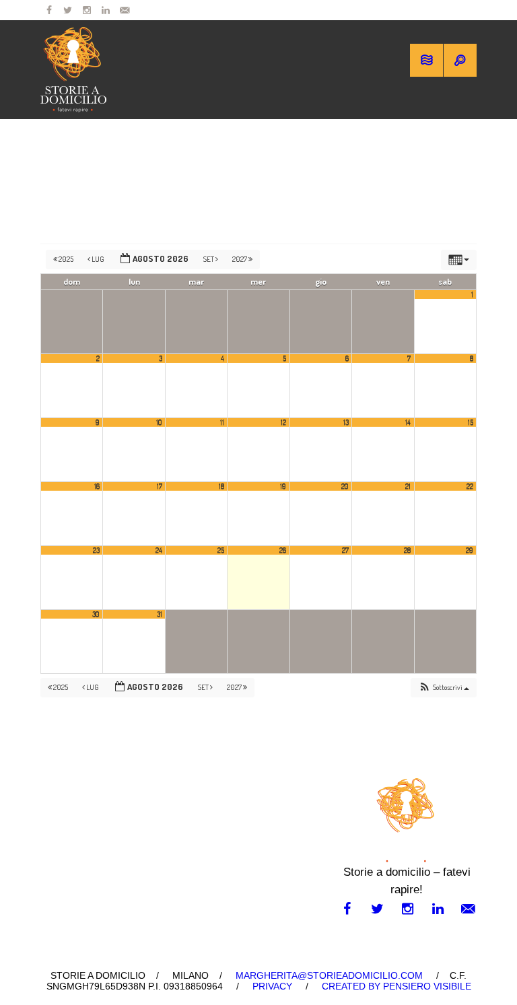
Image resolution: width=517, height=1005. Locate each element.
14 (408, 422)
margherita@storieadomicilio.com (329, 975)
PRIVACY (272, 986)
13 (346, 422)
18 (221, 486)
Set (209, 259)
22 (470, 486)
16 (97, 486)
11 (222, 422)
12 (283, 422)
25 (220, 550)
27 (345, 550)
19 (283, 486)
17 (159, 486)
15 (470, 422)
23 (96, 550)
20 (345, 486)
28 (407, 550)
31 (159, 614)
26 (282, 550)
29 (469, 550)
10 (159, 422)
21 (408, 486)
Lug (98, 259)
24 (159, 550)
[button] (443, 688)
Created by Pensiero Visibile (396, 986)
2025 (66, 259)
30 (96, 614)
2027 (240, 259)
